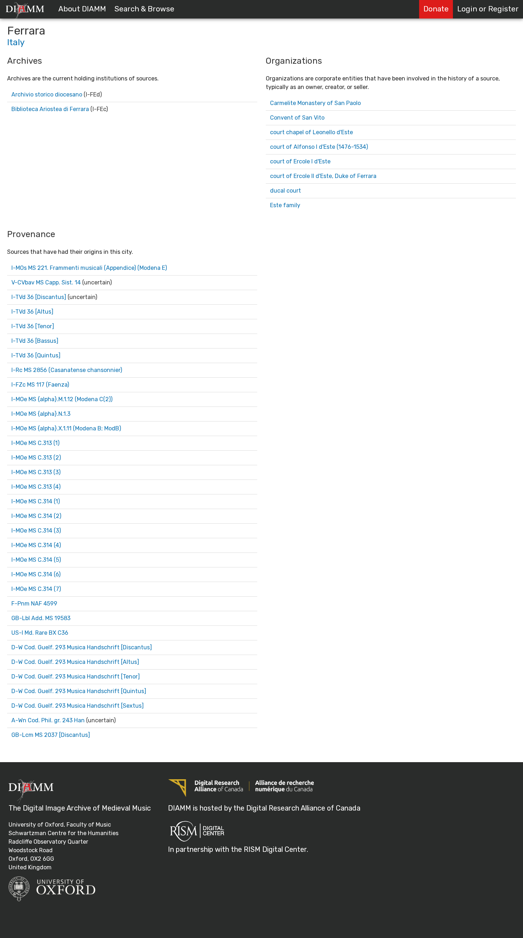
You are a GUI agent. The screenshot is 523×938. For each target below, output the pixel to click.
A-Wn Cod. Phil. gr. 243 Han (48, 720)
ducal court (285, 190)
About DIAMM (82, 9)
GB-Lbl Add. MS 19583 (40, 618)
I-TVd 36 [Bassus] (34, 340)
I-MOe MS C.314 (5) (36, 559)
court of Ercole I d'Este (300, 161)
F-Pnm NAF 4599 (34, 603)
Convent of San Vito (297, 117)
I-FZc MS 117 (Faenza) (40, 384)
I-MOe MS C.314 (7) (36, 589)
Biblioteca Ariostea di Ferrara (50, 109)
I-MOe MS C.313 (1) (35, 443)
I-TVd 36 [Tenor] (32, 326)
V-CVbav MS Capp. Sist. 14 (46, 282)
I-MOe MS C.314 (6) (35, 574)
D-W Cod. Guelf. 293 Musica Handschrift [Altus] (75, 662)
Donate (436, 9)
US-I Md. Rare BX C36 (39, 632)
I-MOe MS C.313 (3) (35, 472)
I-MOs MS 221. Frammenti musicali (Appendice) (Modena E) (89, 267)
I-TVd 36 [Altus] (32, 311)
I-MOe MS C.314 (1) (35, 501)
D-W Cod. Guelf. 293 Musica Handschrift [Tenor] (75, 676)
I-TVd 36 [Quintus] (35, 355)
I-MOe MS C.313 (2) (36, 457)
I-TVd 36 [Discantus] (38, 297)
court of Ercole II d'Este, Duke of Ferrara (323, 176)
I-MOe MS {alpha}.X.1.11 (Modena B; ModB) (66, 428)
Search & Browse (144, 9)
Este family (285, 205)
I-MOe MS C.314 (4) (36, 545)
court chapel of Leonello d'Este (311, 132)
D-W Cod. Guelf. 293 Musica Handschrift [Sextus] (77, 705)
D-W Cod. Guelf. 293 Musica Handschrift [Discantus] (81, 647)
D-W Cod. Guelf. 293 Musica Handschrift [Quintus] (78, 691)
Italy (16, 42)
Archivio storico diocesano (46, 94)
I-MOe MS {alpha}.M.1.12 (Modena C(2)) (61, 399)
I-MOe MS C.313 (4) (35, 486)
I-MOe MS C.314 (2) (36, 516)
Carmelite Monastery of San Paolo (315, 103)
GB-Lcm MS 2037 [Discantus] (50, 735)
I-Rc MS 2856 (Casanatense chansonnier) (66, 370)
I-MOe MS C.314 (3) (36, 530)
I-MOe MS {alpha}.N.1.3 (40, 413)
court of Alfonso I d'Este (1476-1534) (319, 146)
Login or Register (488, 9)
